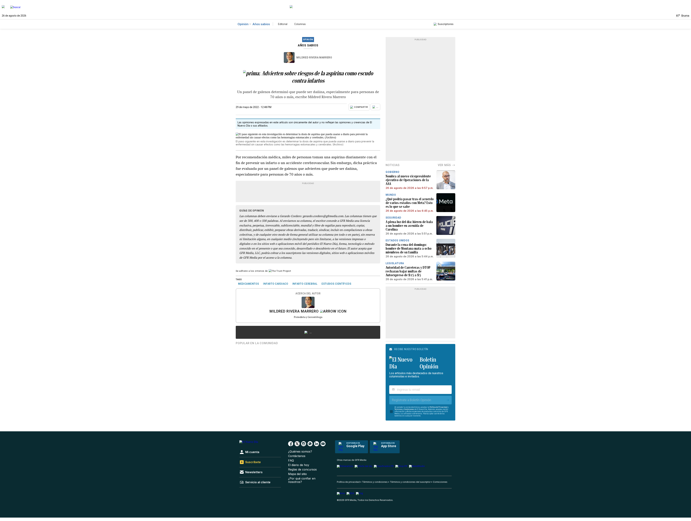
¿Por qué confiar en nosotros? (301, 480)
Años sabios (261, 24)
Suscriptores (445, 24)
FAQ (291, 460)
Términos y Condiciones (404, 409)
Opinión (243, 24)
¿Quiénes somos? (300, 451)
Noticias (392, 165)
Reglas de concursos (302, 469)
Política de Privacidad (438, 407)
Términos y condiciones (375, 482)
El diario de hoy (298, 465)
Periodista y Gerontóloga (308, 317)
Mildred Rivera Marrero (314, 57)
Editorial (282, 24)
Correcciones (440, 482)
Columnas (300, 24)
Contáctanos (296, 456)
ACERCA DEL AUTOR (307, 293)
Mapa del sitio (297, 474)
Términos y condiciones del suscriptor (410, 482)
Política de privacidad (348, 482)
